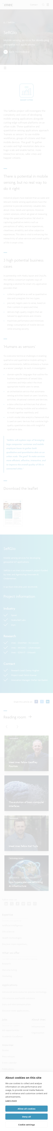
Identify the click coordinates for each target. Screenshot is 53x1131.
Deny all (26, 1116)
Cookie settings (26, 1124)
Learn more (11, 1100)
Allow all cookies (26, 1108)
